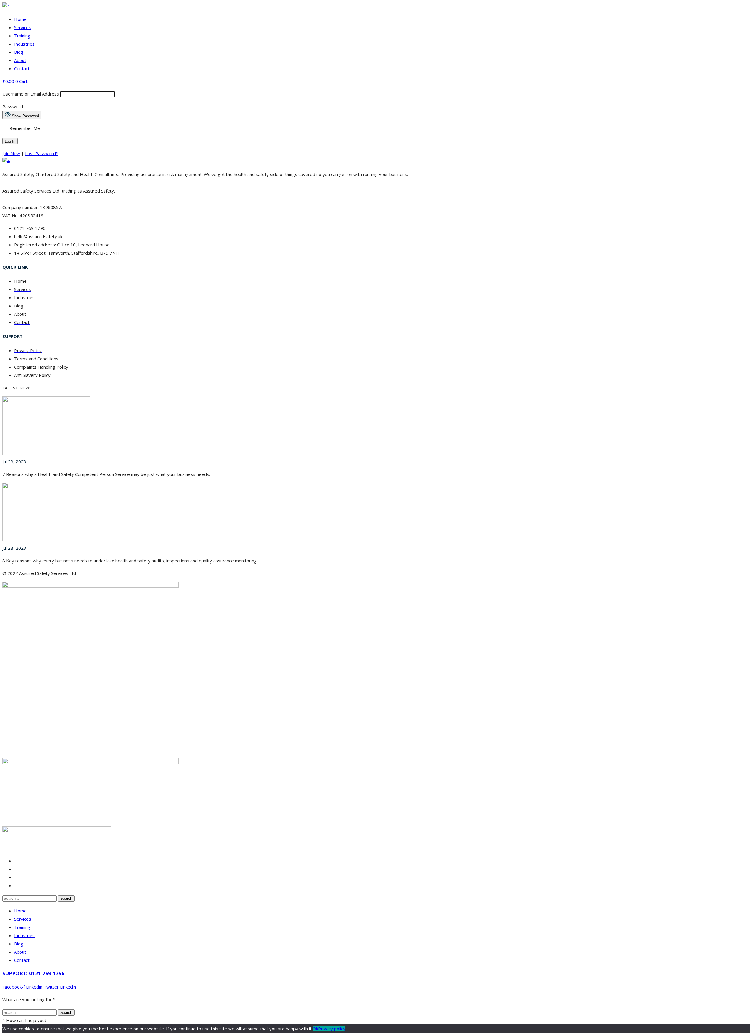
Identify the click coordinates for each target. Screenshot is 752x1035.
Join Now (11, 153)
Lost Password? (41, 153)
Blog (18, 52)
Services (22, 27)
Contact (22, 68)
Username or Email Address (30, 94)
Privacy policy (331, 1028)
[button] (24, 1020)
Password (12, 106)
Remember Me (24, 128)
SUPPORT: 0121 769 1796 (33, 973)
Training (22, 36)
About (20, 60)
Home (20, 19)
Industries (24, 44)
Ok (315, 1028)
